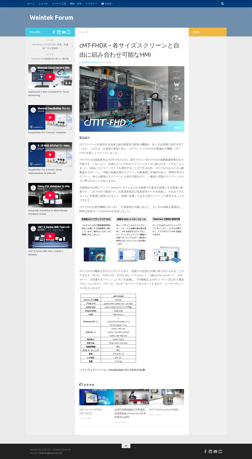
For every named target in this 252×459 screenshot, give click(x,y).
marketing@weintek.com (50, 453)
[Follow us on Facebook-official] (54, 32)
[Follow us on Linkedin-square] (59, 32)
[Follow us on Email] (64, 32)
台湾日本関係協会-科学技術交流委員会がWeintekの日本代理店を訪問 (130, 413)
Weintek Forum (51, 17)
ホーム (30, 3)
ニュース (43, 3)
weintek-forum (90, 62)
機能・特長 (76, 3)
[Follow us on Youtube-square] (69, 32)
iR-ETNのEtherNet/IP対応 (163, 409)
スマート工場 (59, 3)
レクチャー (91, 3)
